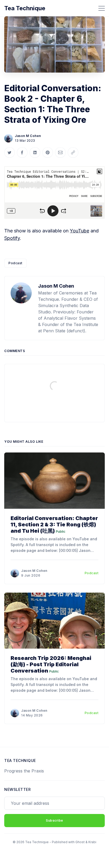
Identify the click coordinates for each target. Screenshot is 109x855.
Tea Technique (24, 8)
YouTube (79, 230)
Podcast (15, 263)
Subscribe (54, 820)
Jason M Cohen (28, 136)
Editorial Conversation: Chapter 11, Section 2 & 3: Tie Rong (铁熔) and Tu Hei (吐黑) (54, 524)
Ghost (80, 842)
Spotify (12, 238)
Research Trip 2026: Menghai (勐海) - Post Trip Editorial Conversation (51, 664)
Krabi (92, 842)
